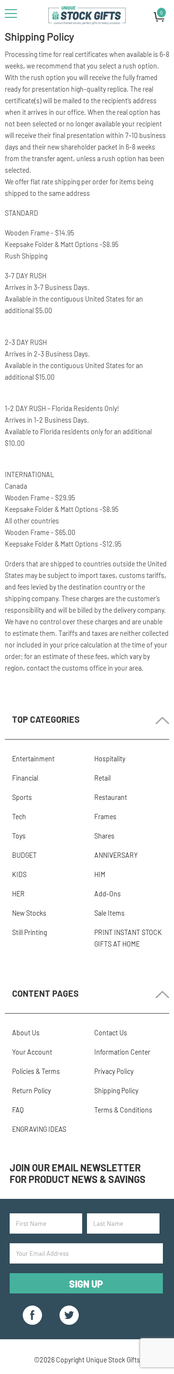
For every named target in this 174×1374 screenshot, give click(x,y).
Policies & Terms (36, 1071)
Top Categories (46, 719)
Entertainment (33, 759)
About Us (26, 1033)
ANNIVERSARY (116, 855)
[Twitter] (69, 1315)
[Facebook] (32, 1315)
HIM (99, 874)
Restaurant (110, 797)
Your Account (32, 1052)
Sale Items (109, 913)
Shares (104, 836)
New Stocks (29, 913)
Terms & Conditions (123, 1110)
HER (18, 894)
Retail (102, 778)
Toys (19, 836)
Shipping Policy (116, 1090)
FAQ (18, 1110)
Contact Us (110, 1033)
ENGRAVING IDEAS (39, 1129)
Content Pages (45, 993)
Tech (19, 816)
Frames (105, 816)
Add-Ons (107, 894)
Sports (22, 797)
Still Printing (29, 932)
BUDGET (24, 855)
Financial (25, 778)
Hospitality (109, 759)
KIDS (19, 874)
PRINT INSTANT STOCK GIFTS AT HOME (128, 938)
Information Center (122, 1052)
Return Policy (31, 1090)
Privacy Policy (113, 1071)
